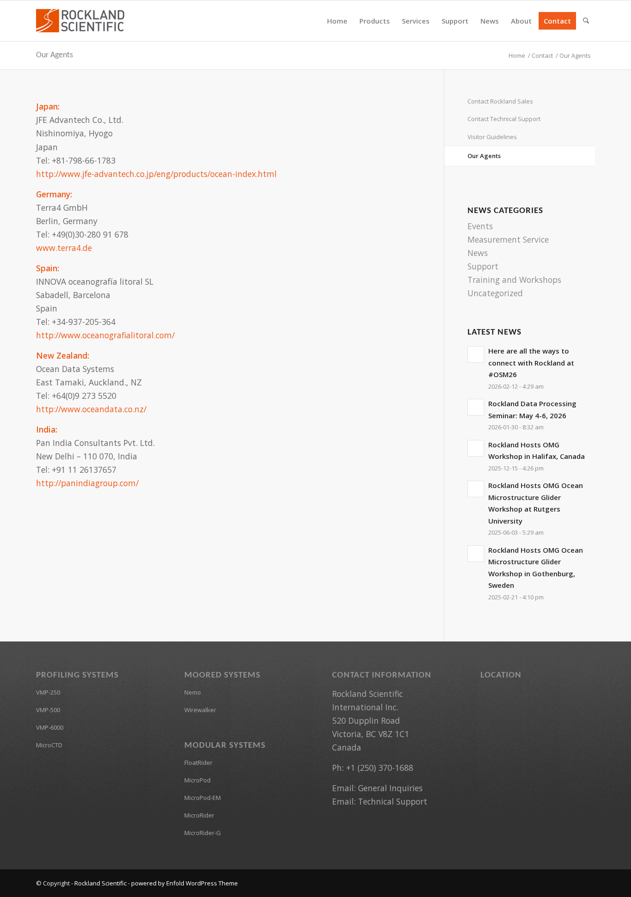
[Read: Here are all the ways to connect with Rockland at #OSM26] (475, 354)
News (477, 252)
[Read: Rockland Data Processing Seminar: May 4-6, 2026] (475, 407)
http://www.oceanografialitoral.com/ (105, 335)
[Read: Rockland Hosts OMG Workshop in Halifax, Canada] (475, 448)
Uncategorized (495, 293)
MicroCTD (49, 745)
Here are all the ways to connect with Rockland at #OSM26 (531, 362)
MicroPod (197, 780)
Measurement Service (508, 239)
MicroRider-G (202, 833)
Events (480, 226)
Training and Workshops (514, 279)
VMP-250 (48, 692)
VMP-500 (48, 710)
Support (482, 266)
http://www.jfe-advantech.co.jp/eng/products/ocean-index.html (156, 173)
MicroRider (199, 815)
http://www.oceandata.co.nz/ (91, 409)
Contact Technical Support (503, 119)
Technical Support (392, 801)
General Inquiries (390, 787)
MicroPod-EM (202, 797)
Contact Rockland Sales (500, 101)
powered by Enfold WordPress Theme (184, 883)
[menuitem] (337, 20)
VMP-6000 (49, 727)
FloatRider (198, 762)
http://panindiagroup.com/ (87, 482)
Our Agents (54, 55)
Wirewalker (200, 710)
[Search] (586, 20)
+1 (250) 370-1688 (379, 767)
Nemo (192, 692)
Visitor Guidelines (492, 137)
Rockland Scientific (100, 883)
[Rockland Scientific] (80, 20)
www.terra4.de (64, 247)
